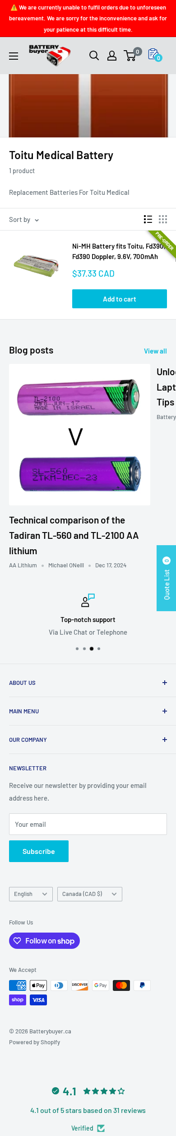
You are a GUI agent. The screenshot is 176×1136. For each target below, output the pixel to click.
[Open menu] (13, 56)
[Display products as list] (148, 219)
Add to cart (119, 299)
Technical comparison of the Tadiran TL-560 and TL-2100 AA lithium (74, 535)
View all (155, 351)
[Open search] (94, 56)
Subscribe (39, 851)
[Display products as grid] (163, 219)
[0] (130, 55)
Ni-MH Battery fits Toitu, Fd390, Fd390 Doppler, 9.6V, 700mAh (119, 251)
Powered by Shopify (34, 1042)
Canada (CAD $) (82, 893)
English (23, 893)
